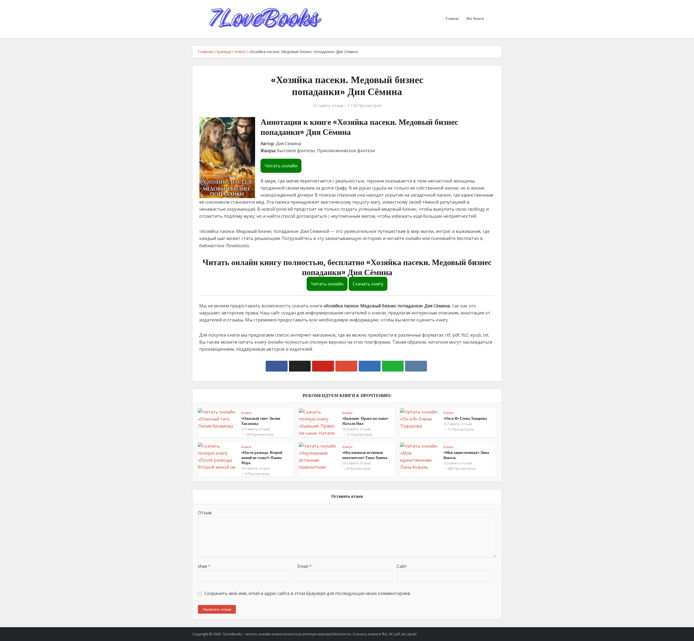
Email (304, 566)
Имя (204, 566)
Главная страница (214, 51)
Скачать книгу (368, 284)
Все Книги (475, 18)
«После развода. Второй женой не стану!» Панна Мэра (261, 458)
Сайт (402, 566)
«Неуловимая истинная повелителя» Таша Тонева (364, 455)
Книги (240, 51)
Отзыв (205, 513)
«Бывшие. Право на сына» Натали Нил (365, 421)
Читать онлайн (281, 166)
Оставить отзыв (328, 105)
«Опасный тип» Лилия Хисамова (260, 421)
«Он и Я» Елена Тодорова (465, 418)
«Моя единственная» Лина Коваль (466, 455)
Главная (452, 18)
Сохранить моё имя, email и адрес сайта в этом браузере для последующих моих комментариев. (307, 593)
